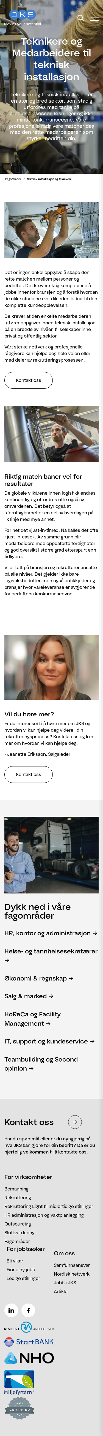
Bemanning (16, 1189)
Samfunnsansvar (72, 1265)
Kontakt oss (28, 380)
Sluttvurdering (19, 1232)
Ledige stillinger (23, 1278)
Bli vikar (15, 1261)
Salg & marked (25, 996)
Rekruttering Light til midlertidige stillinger (48, 1206)
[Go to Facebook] (29, 1308)
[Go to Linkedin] (12, 1308)
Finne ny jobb (21, 1269)
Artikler (61, 1291)
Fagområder (13, 179)
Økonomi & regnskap (35, 978)
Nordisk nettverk (72, 1274)
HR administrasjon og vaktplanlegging (44, 1215)
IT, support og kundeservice (46, 1041)
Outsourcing (17, 1224)
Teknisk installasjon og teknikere (49, 179)
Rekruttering (17, 1197)
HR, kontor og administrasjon (47, 933)
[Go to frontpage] (32, 18)
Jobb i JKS (65, 1282)
